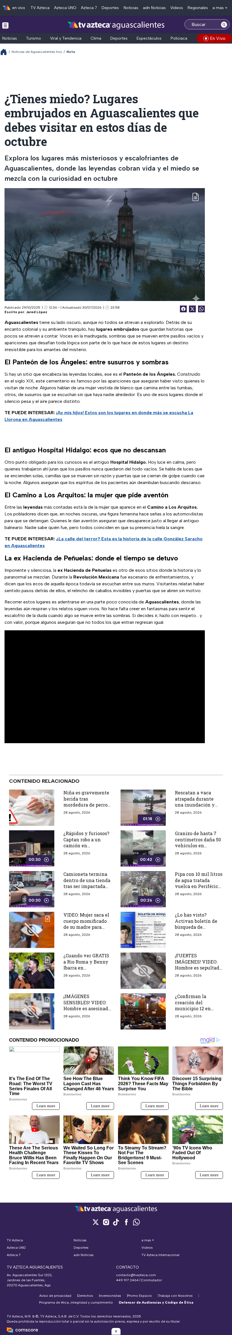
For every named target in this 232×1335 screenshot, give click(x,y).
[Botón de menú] (5, 25)
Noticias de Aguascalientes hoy (37, 52)
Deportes (110, 7)
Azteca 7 (89, 7)
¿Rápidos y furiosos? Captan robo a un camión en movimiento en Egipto (86, 845)
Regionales (198, 7)
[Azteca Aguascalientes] (116, 25)
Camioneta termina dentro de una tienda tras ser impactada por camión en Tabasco (86, 886)
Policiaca (179, 38)
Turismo (33, 38)
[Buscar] (224, 24)
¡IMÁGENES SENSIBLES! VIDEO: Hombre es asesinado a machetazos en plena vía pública (87, 1008)
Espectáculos (149, 38)
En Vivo (217, 38)
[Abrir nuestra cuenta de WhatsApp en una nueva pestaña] (136, 1222)
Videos (176, 7)
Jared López (36, 312)
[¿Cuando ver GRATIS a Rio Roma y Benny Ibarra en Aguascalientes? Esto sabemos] (31, 971)
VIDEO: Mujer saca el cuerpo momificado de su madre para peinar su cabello (86, 924)
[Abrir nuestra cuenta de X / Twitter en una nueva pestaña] (95, 1222)
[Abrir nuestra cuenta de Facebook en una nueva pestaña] (126, 1222)
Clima (96, 38)
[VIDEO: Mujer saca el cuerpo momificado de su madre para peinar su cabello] (31, 930)
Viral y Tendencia (65, 38)
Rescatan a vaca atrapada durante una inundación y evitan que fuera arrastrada (195, 805)
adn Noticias (154, 7)
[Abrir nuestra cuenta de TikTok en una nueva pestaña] (116, 1222)
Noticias (131, 7)
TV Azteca (40, 7)
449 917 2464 (127, 1280)
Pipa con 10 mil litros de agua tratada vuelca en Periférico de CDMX (198, 883)
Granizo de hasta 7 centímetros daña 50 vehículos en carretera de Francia (198, 842)
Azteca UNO (65, 7)
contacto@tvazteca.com (136, 1275)
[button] (116, 1331)
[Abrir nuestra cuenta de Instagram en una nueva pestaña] (105, 1222)
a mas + (219, 7)
